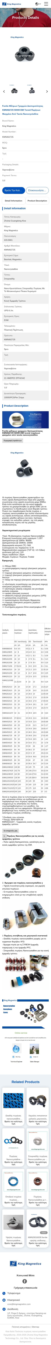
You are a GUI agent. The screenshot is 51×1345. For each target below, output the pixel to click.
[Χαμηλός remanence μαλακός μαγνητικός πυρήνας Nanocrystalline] (38, 1100)
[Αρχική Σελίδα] (25, 1267)
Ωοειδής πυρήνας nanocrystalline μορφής (13, 1117)
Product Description (37, 201)
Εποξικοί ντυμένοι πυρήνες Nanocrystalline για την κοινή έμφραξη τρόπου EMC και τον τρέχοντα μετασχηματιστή (13, 1198)
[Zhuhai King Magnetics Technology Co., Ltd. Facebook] (24, 1281)
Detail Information (13, 201)
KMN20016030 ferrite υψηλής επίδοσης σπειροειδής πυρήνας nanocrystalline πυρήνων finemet (37, 1239)
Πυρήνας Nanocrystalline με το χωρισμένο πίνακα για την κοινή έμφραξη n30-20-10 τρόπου (37, 1198)
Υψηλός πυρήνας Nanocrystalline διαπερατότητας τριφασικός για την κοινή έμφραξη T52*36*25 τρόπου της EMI (13, 1239)
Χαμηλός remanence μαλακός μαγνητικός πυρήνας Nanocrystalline (37, 1117)
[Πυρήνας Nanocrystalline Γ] (25, 420)
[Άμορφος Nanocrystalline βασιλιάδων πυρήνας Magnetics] (25, 1014)
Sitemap (35, 1327)
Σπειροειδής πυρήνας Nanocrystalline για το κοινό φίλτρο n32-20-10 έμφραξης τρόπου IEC (37, 1158)
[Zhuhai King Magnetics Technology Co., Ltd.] (11, 4)
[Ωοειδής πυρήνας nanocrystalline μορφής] (13, 1100)
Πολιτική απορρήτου (21, 1327)
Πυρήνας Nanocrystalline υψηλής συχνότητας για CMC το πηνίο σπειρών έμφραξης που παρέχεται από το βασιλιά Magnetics (13, 1158)
